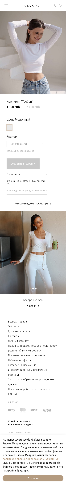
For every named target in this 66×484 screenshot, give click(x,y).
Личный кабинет (18, 340)
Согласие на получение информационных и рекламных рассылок (27, 370)
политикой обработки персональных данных (30, 459)
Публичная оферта (19, 360)
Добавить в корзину (23, 163)
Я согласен (33, 478)
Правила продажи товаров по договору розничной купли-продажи (32, 348)
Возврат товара (17, 321)
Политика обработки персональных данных (30, 392)
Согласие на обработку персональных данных (31, 382)
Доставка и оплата (19, 331)
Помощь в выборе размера (20, 151)
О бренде (14, 326)
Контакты (13, 336)
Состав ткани (13, 174)
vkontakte (14, 402)
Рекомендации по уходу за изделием (26, 190)
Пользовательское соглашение (26, 355)
